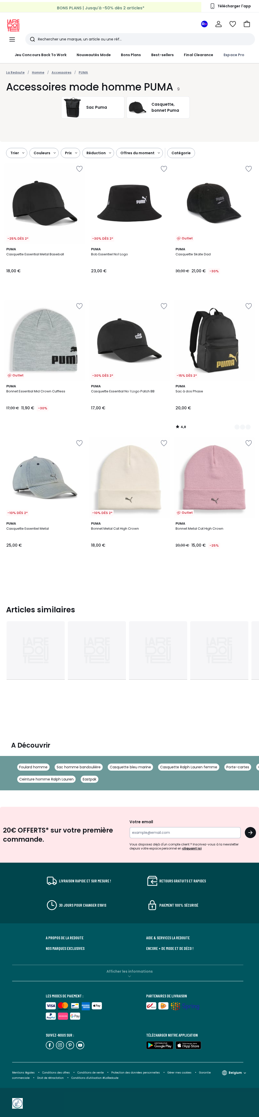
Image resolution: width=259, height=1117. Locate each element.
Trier (14, 152)
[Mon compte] (218, 24)
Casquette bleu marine (130, 767)
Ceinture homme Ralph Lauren (46, 779)
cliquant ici (192, 848)
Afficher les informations (129, 971)
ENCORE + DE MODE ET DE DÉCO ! (169, 948)
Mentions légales (23, 1073)
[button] (247, 24)
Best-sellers (162, 54)
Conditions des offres (56, 1073)
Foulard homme (33, 767)
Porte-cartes (237, 767)
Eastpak (89, 779)
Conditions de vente (90, 1073)
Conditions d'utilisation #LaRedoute (94, 1078)
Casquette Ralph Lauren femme (188, 767)
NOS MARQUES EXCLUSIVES (65, 948)
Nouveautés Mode (94, 54)
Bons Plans (131, 54)
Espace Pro (234, 54)
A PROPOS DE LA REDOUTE (64, 937)
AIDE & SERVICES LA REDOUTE (168, 937)
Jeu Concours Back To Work (41, 54)
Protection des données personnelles (136, 1073)
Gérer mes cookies (179, 1073)
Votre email (142, 821)
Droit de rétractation (50, 1078)
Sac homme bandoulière (79, 767)
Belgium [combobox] (235, 1072)
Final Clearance (198, 54)
